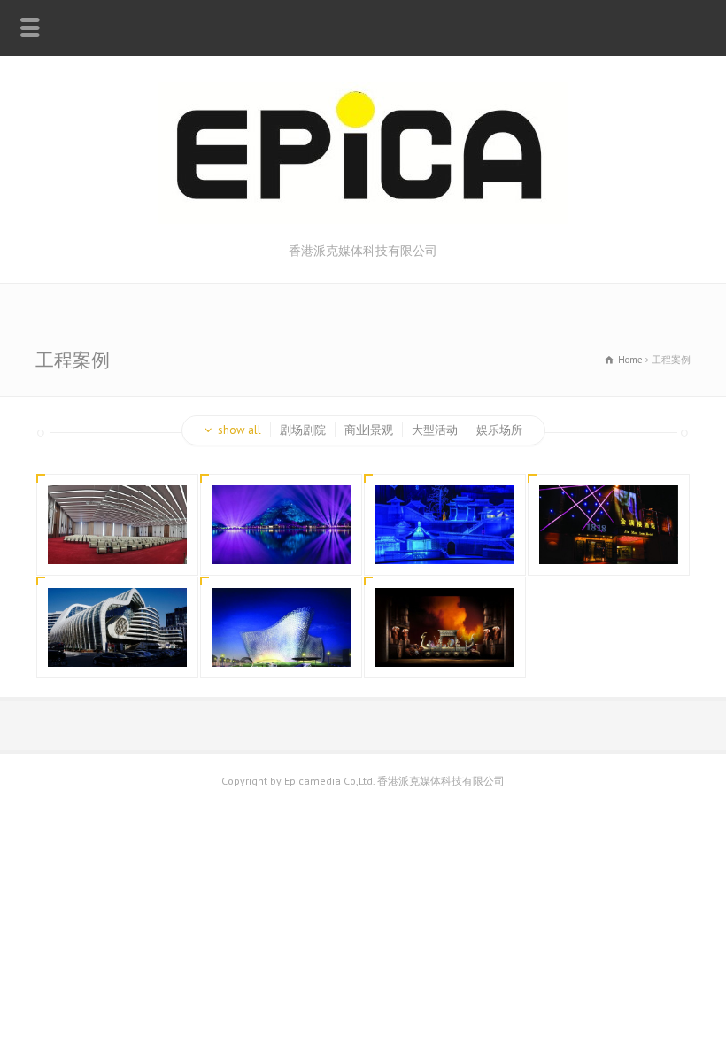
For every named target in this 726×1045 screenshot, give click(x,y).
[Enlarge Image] (117, 507)
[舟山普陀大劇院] (281, 645)
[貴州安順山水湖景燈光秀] (281, 542)
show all (239, 429)
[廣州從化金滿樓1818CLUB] (609, 542)
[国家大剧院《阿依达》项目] (445, 645)
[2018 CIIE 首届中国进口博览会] (117, 542)
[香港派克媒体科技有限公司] (363, 220)
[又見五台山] (445, 542)
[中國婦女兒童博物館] (117, 645)
